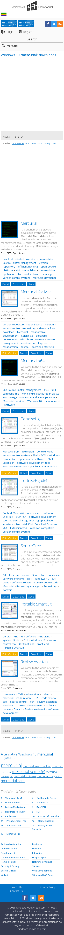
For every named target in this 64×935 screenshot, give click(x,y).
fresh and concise (19, 575)
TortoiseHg (30, 419)
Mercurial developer (44, 277)
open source (34, 324)
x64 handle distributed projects (40, 393)
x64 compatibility (26, 270)
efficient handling (28, 266)
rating (47, 143)
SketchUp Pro (13, 833)
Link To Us (16, 887)
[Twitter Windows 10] (33, 898)
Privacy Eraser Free (16, 820)
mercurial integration (49, 776)
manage (48, 274)
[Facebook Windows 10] (25, 898)
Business (37, 844)
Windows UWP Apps (42, 875)
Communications (9, 848)
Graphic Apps (39, 857)
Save (31, 284)
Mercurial (29, 223)
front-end (43, 644)
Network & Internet (42, 861)
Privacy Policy (47, 887)
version (49, 324)
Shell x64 (8, 516)
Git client (44, 636)
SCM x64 (21, 516)
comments (9, 694)
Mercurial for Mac (36, 292)
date (54, 143)
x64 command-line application (37, 397)
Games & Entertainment (13, 857)
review (20, 401)
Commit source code (46, 582)
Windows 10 (34, 401)
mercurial (8, 698)
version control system (16, 277)
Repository (50, 586)
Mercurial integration (15, 466)
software (9, 404)
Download (18, 284)
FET (38, 811)
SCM (43, 455)
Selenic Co (27, 335)
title (27, 143)
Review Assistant (35, 661)
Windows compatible (42, 528)
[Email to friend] (60, 24)
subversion (32, 694)
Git (4, 575)
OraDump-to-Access (47, 797)
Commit (7, 590)
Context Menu (45, 451)
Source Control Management (19, 262)
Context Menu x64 (13, 513)
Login (10, 32)
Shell (35, 455)
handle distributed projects (19, 259)
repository (29, 328)
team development (31, 705)
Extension (28, 451)
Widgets (5, 875)
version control (11, 328)
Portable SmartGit (36, 604)
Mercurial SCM (11, 451)
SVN (20, 694)
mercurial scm (13, 780)
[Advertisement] (32, 95)
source (25, 347)
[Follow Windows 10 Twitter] (54, 24)
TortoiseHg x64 (34, 480)
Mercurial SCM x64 (27, 524)
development (52, 401)
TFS (36, 698)
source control (18, 701)
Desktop (36, 848)
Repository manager (28, 586)
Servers (36, 866)
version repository (14, 324)
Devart (18, 709)
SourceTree (31, 545)
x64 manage (10, 397)
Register (28, 32)
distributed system (32, 339)
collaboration (10, 347)
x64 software (29, 636)
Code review (23, 698)
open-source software (32, 459)
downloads (36, 143)
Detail (5, 284)
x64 (46, 389)
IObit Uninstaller (46, 820)
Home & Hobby (8, 861)
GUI (26, 640)
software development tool (33, 462)
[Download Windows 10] (32, 6)
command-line (46, 259)
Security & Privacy (10, 866)
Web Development (42, 870)
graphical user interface (43, 466)
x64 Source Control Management (22, 389)
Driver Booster (12, 802)
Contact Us (16, 891)
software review (21, 582)
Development (8, 852)
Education (37, 852)
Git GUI (7, 636)
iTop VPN (41, 807)
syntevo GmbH (12, 640)
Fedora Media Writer (15, 807)
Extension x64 (18, 528)
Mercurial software (29, 274)
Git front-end (26, 644)
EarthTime (10, 816)
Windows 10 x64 (13, 797)
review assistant (47, 701)
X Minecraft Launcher (49, 816)
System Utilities (9, 870)
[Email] (41, 898)
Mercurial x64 (33, 360)
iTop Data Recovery (15, 811)
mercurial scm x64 (28, 771)
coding (45, 694)
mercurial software (25, 776)
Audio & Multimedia (11, 844)
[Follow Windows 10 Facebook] (48, 24)
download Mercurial (43, 347)
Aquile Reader (13, 825)
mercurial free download (37, 766)
